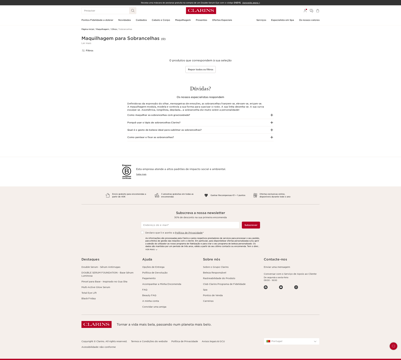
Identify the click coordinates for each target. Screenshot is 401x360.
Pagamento (149, 278)
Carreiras (208, 301)
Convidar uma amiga (154, 307)
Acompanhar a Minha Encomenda (161, 284)
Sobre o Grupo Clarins (216, 267)
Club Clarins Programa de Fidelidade (224, 284)
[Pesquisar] (132, 10)
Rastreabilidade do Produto (219, 278)
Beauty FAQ (149, 295)
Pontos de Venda (213, 295)
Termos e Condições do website (149, 341)
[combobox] (292, 341)
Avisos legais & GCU (213, 341)
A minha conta (150, 301)
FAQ (144, 289)
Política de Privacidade (189, 232)
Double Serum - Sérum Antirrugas (100, 267)
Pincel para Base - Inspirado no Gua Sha (104, 281)
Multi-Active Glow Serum (95, 287)
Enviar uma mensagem (277, 267)
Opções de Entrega (153, 267)
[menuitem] (305, 11)
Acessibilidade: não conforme (98, 347)
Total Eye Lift (89, 293)
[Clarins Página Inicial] (201, 10)
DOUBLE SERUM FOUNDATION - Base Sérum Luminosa (107, 274)
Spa (205, 289)
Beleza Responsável (214, 272)
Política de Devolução (155, 272)
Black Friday (88, 298)
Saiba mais (141, 174)
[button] (86, 43)
